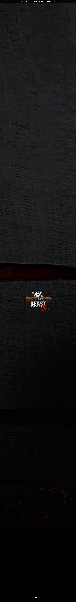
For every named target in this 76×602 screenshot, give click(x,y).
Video (54, 1)
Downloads (49, 1)
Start (22, 1)
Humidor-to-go (36, 1)
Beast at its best (28, 1)
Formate (43, 1)
